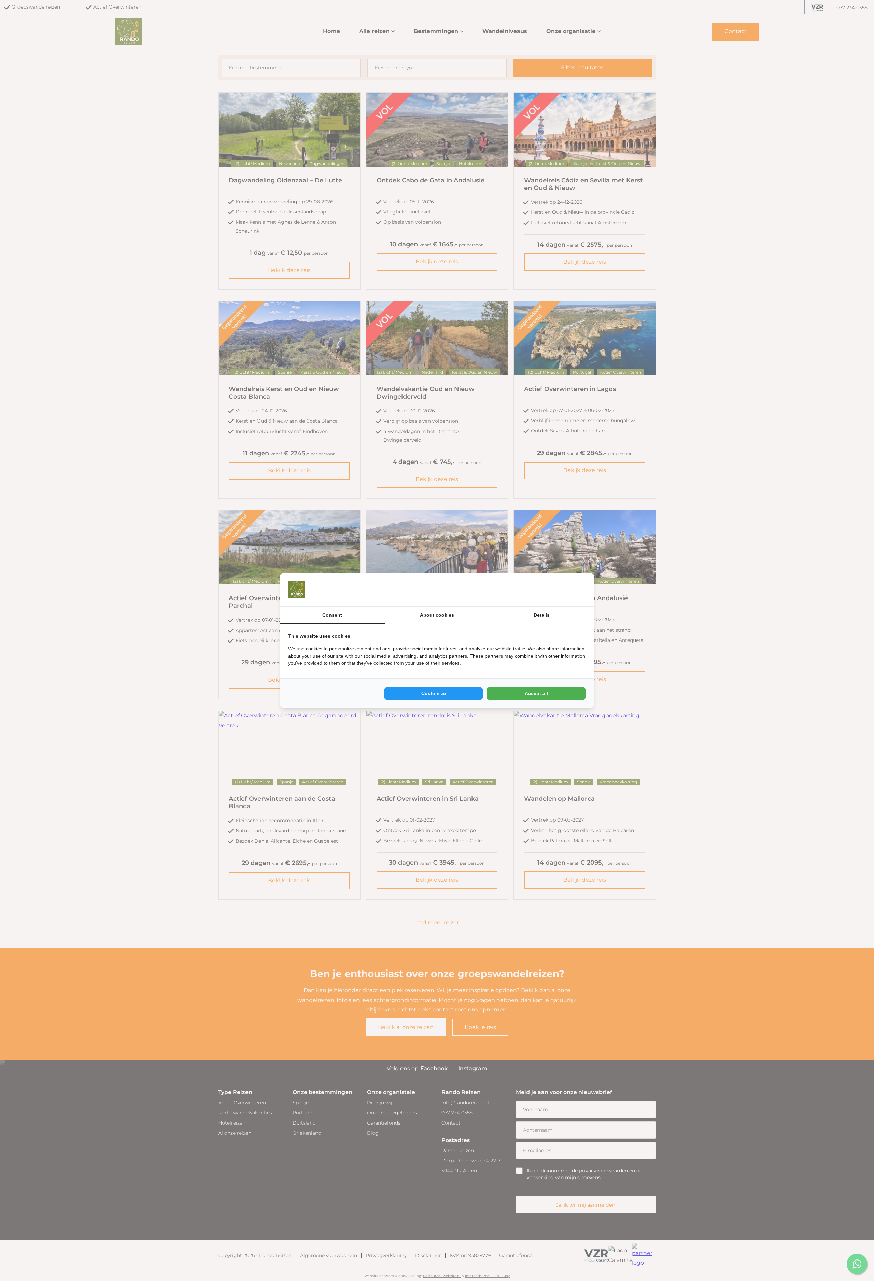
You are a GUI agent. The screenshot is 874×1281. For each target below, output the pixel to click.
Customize (433, 693)
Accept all (536, 693)
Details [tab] (542, 615)
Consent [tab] (332, 615)
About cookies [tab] (437, 615)
